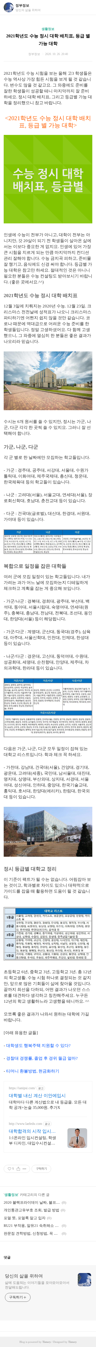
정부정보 (22, 5)
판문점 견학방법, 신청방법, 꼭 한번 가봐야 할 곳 (32, 1233)
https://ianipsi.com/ (22, 1088)
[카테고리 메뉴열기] (87, 7)
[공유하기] (18, 1169)
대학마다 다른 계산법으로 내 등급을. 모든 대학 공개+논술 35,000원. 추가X (48, 1105)
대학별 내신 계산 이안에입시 (37, 1095)
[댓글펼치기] (13, 1257)
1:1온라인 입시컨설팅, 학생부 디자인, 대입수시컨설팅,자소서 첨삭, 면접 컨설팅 (32, 1141)
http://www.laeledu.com (25, 1124)
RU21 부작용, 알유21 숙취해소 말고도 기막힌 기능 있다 (32, 1226)
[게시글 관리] (24, 1169)
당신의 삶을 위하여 (24, 1276)
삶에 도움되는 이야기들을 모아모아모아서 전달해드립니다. (37, 1285)
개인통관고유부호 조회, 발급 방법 (31, 1210)
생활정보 (48, 29)
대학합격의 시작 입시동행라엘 (32, 1131)
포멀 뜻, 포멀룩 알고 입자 (25, 1218)
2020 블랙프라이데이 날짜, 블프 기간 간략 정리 (32, 1202)
